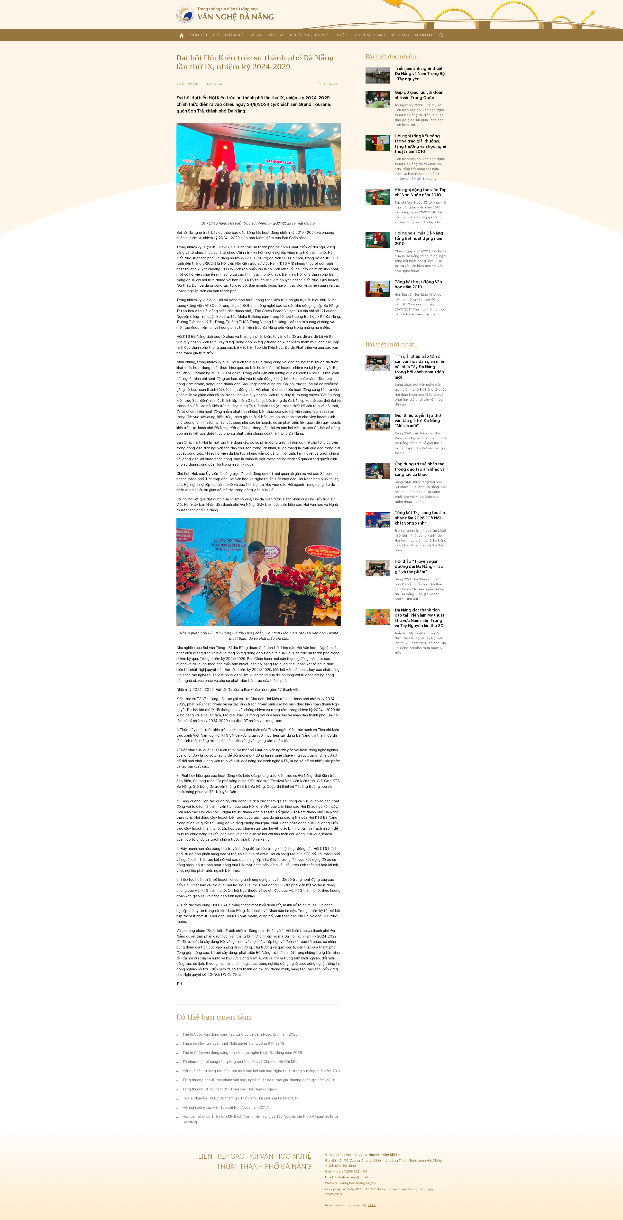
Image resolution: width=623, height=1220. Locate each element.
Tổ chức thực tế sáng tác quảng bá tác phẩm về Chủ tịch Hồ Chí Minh (241, 1062)
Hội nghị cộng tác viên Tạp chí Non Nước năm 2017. (226, 1107)
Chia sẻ (331, 84)
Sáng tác (276, 35)
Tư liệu (341, 35)
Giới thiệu (198, 35)
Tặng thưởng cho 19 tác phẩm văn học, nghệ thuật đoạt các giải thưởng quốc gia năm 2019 (258, 1080)
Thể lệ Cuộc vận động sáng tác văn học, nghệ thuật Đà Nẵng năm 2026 (242, 1053)
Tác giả (255, 35)
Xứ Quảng (400, 35)
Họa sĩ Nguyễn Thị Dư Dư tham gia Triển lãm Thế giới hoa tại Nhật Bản (240, 1098)
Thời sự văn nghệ (228, 35)
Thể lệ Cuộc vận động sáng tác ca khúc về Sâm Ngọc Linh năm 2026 (240, 1034)
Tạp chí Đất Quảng (369, 35)
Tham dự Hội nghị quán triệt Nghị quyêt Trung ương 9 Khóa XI (233, 1043)
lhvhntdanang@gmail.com (355, 1177)
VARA (372, 1205)
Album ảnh (424, 35)
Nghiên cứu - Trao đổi (309, 35)
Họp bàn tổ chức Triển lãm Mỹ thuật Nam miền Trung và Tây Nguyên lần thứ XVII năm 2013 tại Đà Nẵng (261, 1119)
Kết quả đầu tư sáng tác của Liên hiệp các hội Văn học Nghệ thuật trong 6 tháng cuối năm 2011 (261, 1071)
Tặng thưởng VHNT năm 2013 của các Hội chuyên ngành (230, 1089)
